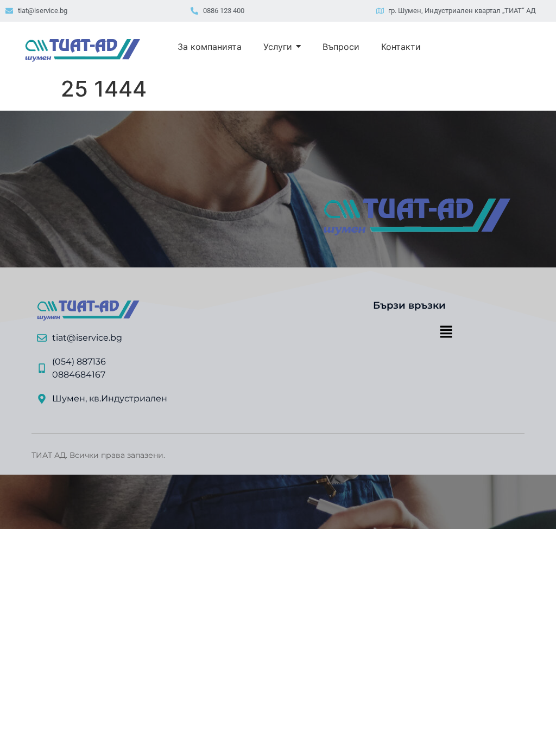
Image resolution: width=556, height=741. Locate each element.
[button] (446, 332)
